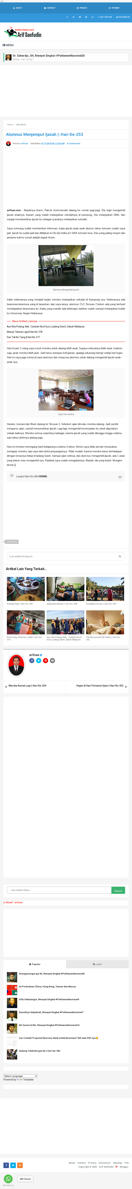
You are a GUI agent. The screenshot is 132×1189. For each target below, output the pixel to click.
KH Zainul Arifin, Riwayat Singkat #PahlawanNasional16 (49, 1025)
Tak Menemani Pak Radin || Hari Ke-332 (103, 638)
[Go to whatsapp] (8, 1179)
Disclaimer (105, 1163)
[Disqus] (66, 743)
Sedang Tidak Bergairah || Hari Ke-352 (39, 1051)
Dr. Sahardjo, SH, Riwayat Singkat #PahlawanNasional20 (49, 55)
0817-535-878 (106, 17)
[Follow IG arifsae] (86, 17)
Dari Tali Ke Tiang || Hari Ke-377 (23, 337)
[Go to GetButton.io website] (8, 1185)
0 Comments (73, 143)
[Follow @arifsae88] (73, 17)
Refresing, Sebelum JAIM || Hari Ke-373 (25, 638)
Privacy (92, 1163)
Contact (81, 1163)
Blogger (124, 1167)
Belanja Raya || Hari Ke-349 (20, 604)
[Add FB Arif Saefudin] (67, 17)
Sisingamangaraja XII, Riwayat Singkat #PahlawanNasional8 (51, 973)
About (72, 1163)
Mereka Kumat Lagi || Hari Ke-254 (27, 685)
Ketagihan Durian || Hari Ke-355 (101, 604)
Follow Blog (124, 17)
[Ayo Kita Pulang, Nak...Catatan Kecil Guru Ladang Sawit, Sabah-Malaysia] (66, 622)
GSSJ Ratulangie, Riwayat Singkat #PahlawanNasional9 (49, 999)
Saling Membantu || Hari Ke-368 (62, 604)
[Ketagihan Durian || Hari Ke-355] (105, 589)
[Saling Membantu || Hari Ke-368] (66, 589)
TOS (126, 1163)
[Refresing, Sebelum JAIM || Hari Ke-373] (26, 622)
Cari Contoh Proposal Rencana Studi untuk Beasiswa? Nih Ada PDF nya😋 (58, 1038)
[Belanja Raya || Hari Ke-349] (26, 589)
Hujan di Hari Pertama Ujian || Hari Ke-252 (99, 685)
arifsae (34, 655)
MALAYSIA (12, 542)
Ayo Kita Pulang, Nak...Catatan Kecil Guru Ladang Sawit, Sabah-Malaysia (45, 326)
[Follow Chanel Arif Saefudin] (80, 17)
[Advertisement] (66, 91)
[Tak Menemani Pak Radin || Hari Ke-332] (105, 622)
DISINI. (43, 476)
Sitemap (117, 1163)
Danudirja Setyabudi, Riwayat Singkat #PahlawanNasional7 (51, 1012)
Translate (28, 1079)
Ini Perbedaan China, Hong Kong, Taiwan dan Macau (47, 986)
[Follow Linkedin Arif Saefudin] (92, 17)
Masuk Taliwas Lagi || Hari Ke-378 (24, 331)
